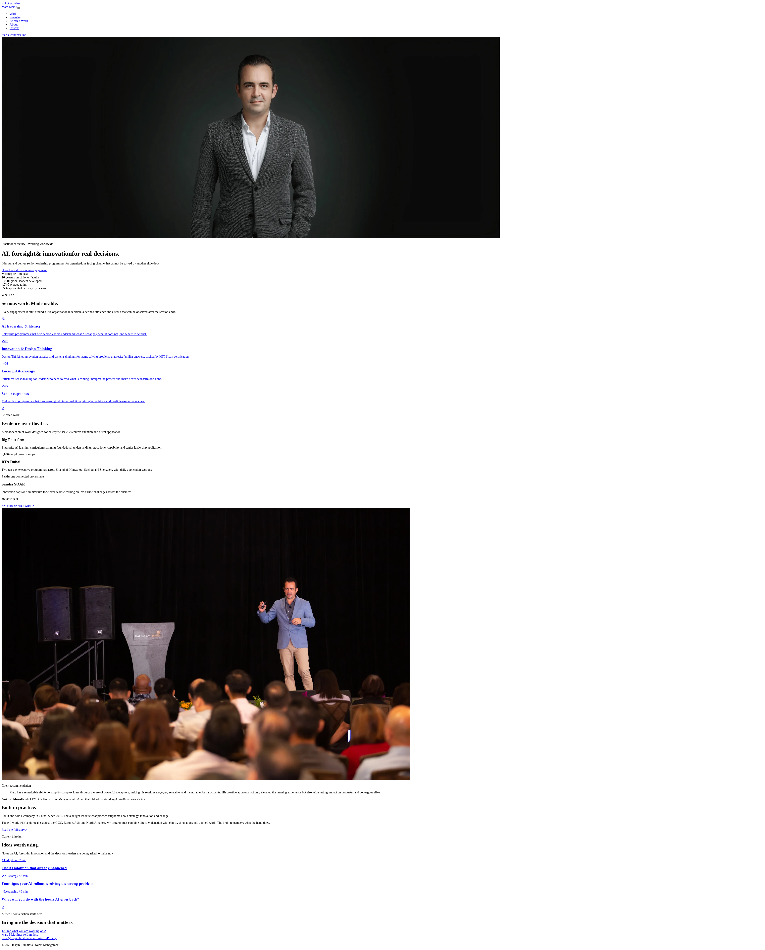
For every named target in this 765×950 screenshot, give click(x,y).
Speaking (15, 17)
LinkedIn (41, 938)
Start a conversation (14, 35)
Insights (14, 28)
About (14, 24)
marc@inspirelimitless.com (18, 938)
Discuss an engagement (32, 270)
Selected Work (19, 21)
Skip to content (11, 3)
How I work (9, 270)
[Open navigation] (18, 8)
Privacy (52, 938)
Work (13, 13)
